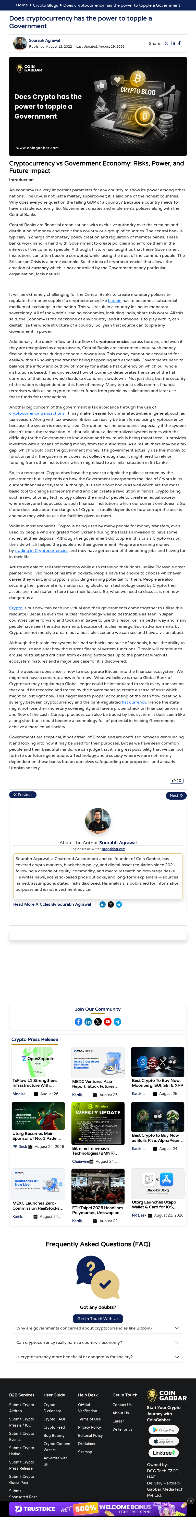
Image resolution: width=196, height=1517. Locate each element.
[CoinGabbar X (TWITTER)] (111, 904)
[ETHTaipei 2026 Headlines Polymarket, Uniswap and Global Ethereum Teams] (98, 1186)
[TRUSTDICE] (98, 1509)
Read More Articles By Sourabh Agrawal (52, 904)
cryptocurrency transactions (37, 413)
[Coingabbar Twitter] (167, 43)
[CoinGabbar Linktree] (163, 1453)
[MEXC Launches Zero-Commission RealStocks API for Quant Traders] (38, 1184)
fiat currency (134, 702)
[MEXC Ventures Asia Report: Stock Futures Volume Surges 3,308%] (98, 1062)
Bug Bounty (54, 1436)
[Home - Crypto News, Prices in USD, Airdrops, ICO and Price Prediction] (167, 1395)
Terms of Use (89, 1419)
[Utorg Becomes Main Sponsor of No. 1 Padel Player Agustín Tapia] (38, 1115)
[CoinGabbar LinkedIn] (103, 904)
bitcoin (114, 300)
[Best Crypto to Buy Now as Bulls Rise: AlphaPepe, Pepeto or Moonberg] (158, 1116)
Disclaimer (86, 1444)
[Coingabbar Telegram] (117, 1022)
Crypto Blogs (45, 5)
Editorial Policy (90, 1436)
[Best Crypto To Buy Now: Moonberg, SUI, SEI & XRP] (158, 1061)
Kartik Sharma (78, 1095)
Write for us (122, 1429)
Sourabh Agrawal (44, 40)
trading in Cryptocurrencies (41, 550)
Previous (24, 795)
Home (22, 5)
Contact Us (122, 1405)
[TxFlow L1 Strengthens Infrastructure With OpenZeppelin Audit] (38, 1061)
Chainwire (80, 1161)
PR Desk (20, 1147)
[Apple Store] (163, 1441)
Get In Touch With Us (98, 1318)
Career (118, 1421)
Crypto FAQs (55, 1419)
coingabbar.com (113, 849)
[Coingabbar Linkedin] (174, 43)
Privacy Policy (89, 1427)
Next (174, 795)
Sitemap (85, 1452)
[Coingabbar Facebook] (180, 43)
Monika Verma (19, 1094)
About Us (121, 1413)
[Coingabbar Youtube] (108, 1022)
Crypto (16, 608)
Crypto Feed (54, 1427)
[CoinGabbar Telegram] (119, 904)
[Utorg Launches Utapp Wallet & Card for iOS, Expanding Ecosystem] (158, 1183)
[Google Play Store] (163, 1430)
